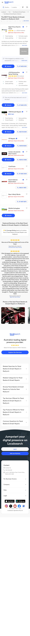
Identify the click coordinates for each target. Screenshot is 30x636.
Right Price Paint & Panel (15, 297)
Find (9, 12)
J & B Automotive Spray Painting (15, 247)
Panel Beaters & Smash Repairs (19, 12)
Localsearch (3, 12)
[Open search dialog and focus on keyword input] (2, 7)
